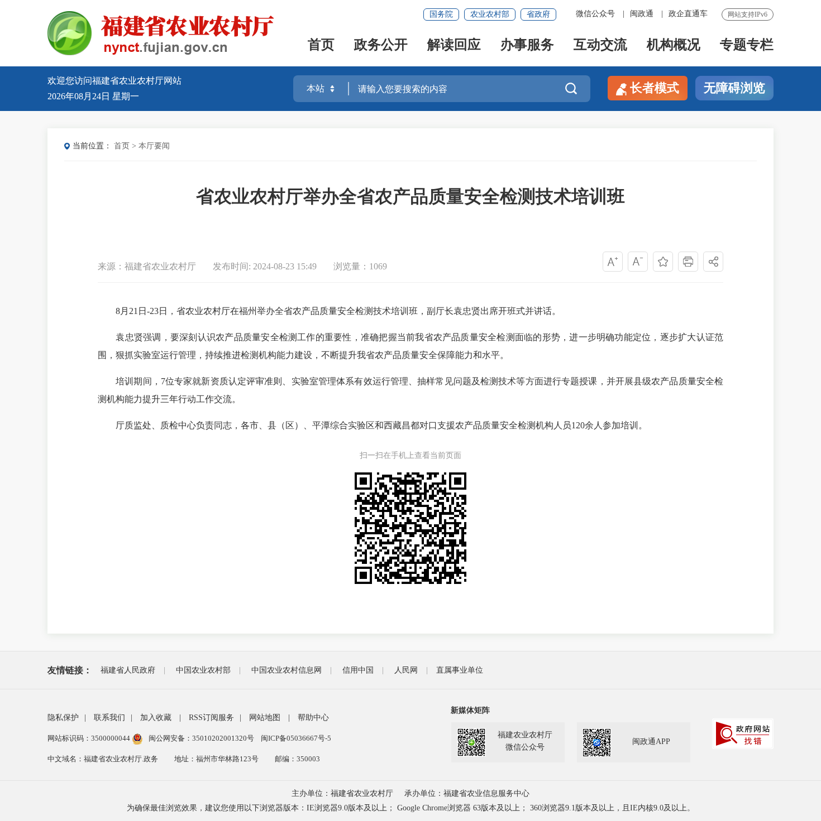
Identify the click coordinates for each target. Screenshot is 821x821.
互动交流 (600, 45)
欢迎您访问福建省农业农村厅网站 (114, 80)
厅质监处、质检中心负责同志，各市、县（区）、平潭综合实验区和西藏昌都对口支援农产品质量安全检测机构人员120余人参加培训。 (381, 425)
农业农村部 (489, 14)
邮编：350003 (297, 759)
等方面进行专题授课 (556, 381)
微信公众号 (595, 13)
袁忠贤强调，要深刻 (156, 337)
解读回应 (454, 45)
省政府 (538, 14)
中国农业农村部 (203, 670)
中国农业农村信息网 (286, 670)
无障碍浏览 (734, 88)
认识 (207, 337)
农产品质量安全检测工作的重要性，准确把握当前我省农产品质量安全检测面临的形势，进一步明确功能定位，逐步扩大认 (460, 337)
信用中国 (358, 670)
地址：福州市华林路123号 (216, 759)
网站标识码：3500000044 (89, 738)
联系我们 (109, 717)
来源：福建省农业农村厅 (147, 266)
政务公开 (381, 45)
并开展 (620, 381)
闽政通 (641, 13)
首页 (321, 45)
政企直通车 (688, 13)
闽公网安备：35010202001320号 (202, 738)
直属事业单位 (459, 670)
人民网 (406, 670)
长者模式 (654, 88)
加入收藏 (155, 717)
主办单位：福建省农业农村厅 (342, 793)
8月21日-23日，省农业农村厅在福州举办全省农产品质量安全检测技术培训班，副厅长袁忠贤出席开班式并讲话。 (338, 311)
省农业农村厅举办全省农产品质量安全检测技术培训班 (410, 196)
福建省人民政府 (128, 670)
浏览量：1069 (360, 266)
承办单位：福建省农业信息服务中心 (466, 793)
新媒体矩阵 (470, 710)
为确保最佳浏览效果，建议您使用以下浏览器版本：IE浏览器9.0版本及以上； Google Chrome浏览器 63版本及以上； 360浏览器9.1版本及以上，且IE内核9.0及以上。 (411, 808)
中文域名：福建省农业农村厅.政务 (102, 759)
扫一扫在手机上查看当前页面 (410, 455)
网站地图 (264, 717)
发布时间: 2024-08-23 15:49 (266, 266)
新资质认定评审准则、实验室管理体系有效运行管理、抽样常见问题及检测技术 (358, 381)
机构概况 (673, 45)
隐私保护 (63, 717)
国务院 (441, 14)
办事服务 (527, 45)
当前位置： (92, 146)
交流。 (227, 399)
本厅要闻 (154, 146)
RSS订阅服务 (211, 717)
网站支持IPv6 (747, 14)
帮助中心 (313, 717)
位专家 (178, 381)
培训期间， (138, 381)
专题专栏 (747, 45)
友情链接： (69, 670)
